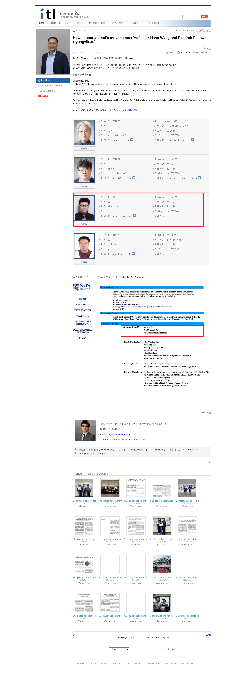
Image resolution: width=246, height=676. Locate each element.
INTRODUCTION (59, 23)
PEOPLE (78, 23)
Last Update (103, 473)
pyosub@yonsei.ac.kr (120, 434)
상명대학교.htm (129, 110)
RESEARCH (118, 23)
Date (90, 473)
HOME (41, 23)
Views (79, 473)
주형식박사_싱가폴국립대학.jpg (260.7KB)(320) (141, 449)
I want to (204, 412)
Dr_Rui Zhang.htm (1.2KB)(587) (92, 453)
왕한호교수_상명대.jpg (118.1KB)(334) (95, 449)
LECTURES (155, 23)
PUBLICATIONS (97, 23)
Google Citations (46, 90)
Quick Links (44, 80)
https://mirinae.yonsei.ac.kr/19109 (87, 52)
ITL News (43, 95)
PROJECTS (137, 23)
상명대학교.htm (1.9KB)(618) (183, 449)
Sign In (190, 30)
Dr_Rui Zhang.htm (136, 277)
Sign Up (180, 30)
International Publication (50, 85)
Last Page (161, 637)
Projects (42, 100)
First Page (123, 637)
